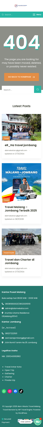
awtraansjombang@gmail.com (19, 338)
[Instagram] (10, 391)
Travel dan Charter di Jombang (19, 261)
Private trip (10, 380)
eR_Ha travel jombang (21, 145)
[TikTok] (21, 391)
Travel (6, 138)
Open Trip (9, 370)
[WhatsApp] (4, 391)
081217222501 (11, 333)
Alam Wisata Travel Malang (29, 406)
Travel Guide (9, 253)
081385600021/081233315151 (17, 303)
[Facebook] (15, 391)
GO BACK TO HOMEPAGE (20, 77)
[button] (37, 421)
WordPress (22, 413)
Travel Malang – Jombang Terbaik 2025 (21, 208)
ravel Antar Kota (13, 366)
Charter (8, 376)
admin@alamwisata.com (16, 308)
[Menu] (34, 15)
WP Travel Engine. (25, 410)
